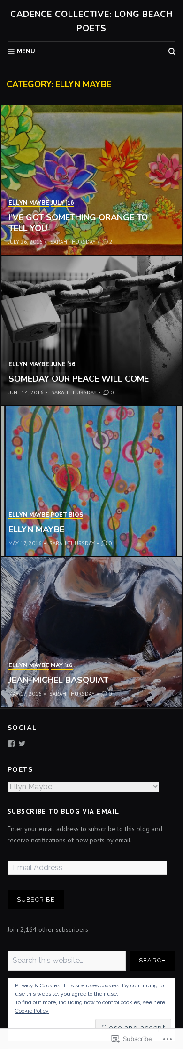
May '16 (62, 665)
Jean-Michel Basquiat (58, 680)
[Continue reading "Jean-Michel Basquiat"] (91, 632)
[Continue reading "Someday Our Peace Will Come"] (91, 331)
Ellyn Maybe (28, 203)
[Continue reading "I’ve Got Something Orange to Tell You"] (91, 180)
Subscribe (36, 899)
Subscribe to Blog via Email (63, 811)
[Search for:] (67, 961)
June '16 (63, 364)
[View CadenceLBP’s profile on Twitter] (22, 743)
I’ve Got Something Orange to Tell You (78, 223)
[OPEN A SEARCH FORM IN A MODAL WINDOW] (171, 51)
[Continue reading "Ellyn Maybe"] (91, 481)
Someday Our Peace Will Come (78, 378)
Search (153, 960)
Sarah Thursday (73, 241)
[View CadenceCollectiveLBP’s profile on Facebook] (11, 743)
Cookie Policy (32, 1011)
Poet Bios (67, 515)
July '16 (62, 203)
